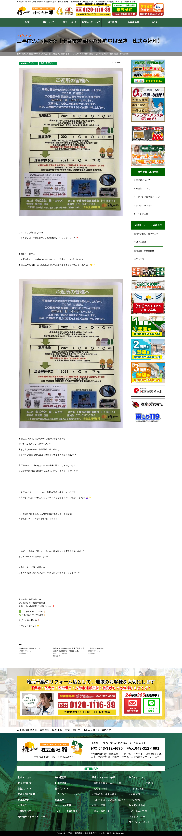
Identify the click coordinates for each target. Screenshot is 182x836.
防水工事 (59, 800)
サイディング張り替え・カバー (148, 197)
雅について (48, 22)
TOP (27, 22)
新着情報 (135, 794)
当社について (138, 777)
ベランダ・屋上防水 (143, 205)
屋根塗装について (142, 188)
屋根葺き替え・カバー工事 (146, 234)
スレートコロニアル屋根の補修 (110, 800)
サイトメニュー (137, 816)
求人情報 (135, 800)
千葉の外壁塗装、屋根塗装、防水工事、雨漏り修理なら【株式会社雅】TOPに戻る (66, 730)
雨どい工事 (139, 259)
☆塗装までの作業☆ (96, 648)
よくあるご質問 (139, 811)
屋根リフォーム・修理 (103, 777)
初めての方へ (25, 777)
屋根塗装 (61, 783)
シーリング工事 (141, 214)
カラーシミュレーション (67, 794)
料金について (25, 783)
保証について (25, 788)
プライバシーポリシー (140, 822)
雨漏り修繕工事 (102, 811)
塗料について (62, 788)
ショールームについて (142, 783)
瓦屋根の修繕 (140, 242)
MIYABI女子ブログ (28, 63)
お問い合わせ (138, 805)
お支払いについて (91, 22)
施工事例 (112, 22)
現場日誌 (24, 805)
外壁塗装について (142, 180)
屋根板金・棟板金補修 (144, 251)
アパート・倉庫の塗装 (66, 811)
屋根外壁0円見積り (28, 794)
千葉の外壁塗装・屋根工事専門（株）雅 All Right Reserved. (96, 833)
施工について (70, 22)
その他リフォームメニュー (31, 816)
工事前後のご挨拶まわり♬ (29, 648)
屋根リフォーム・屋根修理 (148, 225)
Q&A (154, 22)
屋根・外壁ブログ (48, 63)
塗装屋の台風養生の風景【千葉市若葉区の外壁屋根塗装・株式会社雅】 (68, 649)
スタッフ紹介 (138, 788)
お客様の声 (133, 22)
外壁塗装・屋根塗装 (148, 171)
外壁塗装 (61, 777)
